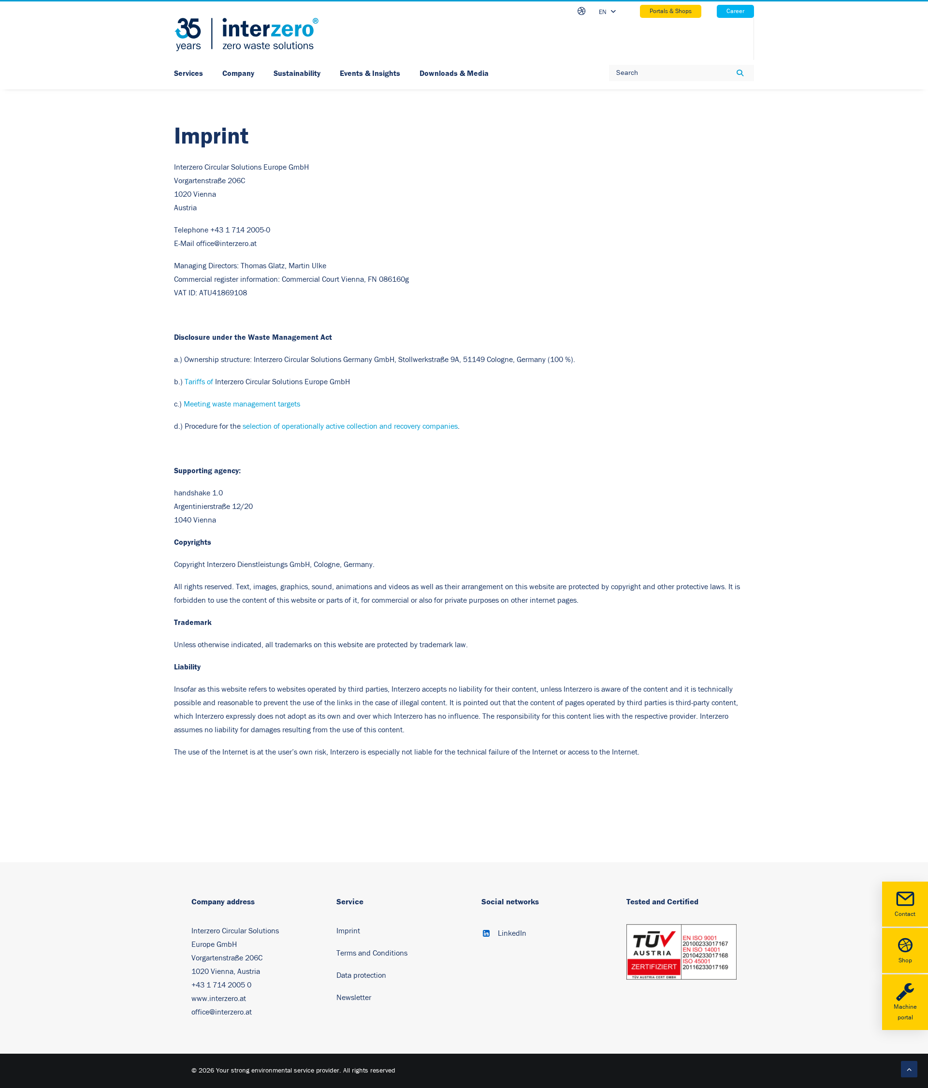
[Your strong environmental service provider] (246, 34)
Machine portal (905, 1012)
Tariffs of (199, 382)
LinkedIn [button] (512, 933)
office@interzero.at (221, 1012)
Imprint (348, 931)
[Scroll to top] (909, 1069)
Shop (905, 960)
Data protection (361, 975)
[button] (486, 934)
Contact (905, 914)
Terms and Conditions (371, 953)
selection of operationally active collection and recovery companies (350, 426)
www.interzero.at (218, 998)
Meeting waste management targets (242, 404)
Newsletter (353, 997)
